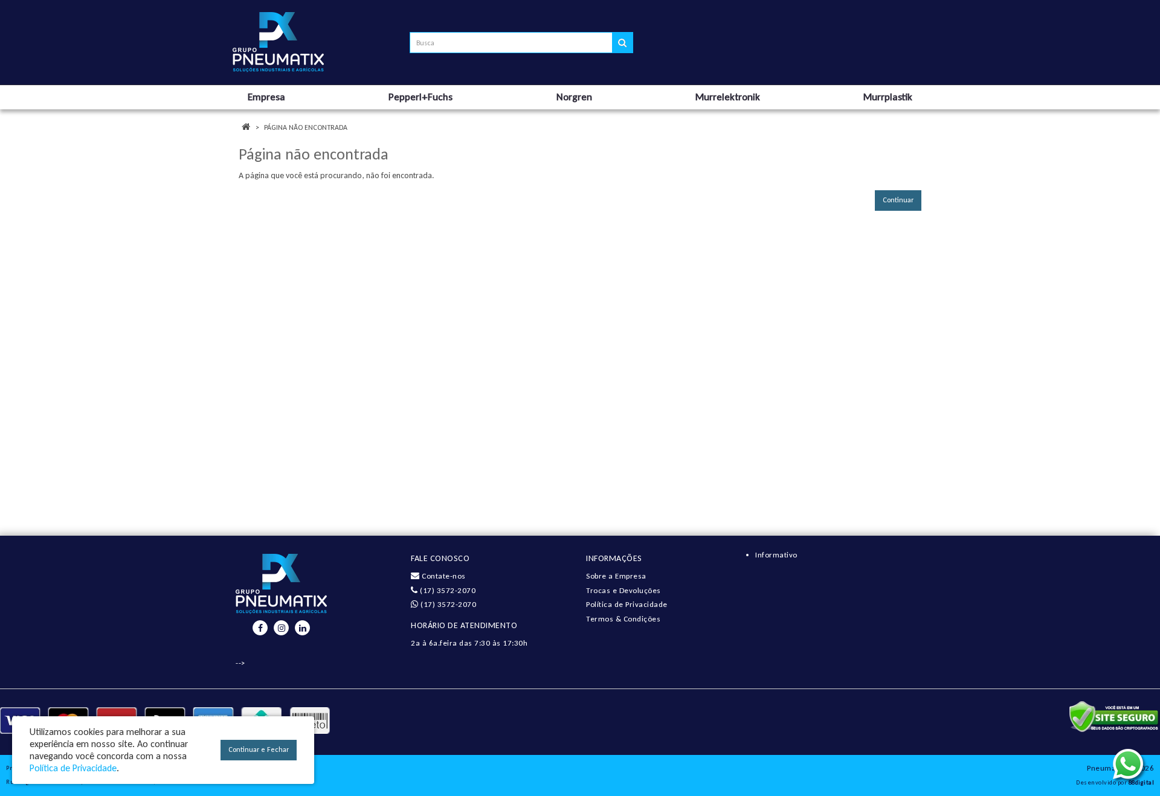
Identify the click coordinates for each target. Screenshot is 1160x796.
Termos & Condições (623, 618)
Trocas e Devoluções (623, 590)
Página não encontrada (305, 127)
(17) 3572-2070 (446, 590)
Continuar (898, 200)
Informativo (776, 554)
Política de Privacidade (627, 604)
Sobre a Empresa (616, 575)
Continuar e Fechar (258, 749)
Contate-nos (443, 575)
